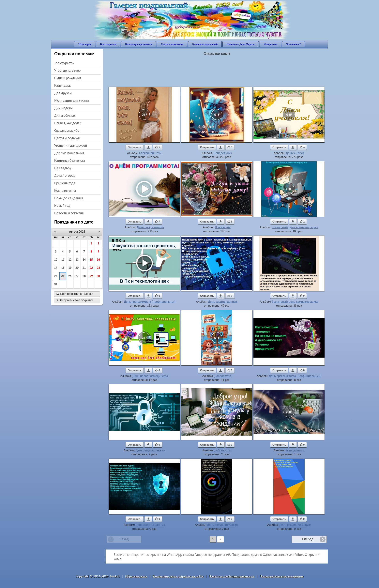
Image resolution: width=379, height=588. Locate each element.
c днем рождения (68, 78)
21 (84, 268)
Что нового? (293, 44)
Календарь (62, 86)
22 (91, 268)
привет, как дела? (67, 123)
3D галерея (84, 44)
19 (69, 268)
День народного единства (150, 376)
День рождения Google (222, 525)
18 (62, 268)
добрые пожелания (69, 153)
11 (62, 259)
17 (55, 268)
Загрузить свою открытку (74, 300)
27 (77, 276)
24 (55, 276)
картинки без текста (69, 161)
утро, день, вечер (67, 71)
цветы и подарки (67, 138)
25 (62, 276)
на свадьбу (62, 168)
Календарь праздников (138, 44)
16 (98, 259)
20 (77, 268)
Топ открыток (64, 63)
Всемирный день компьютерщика (295, 227)
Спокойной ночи (150, 153)
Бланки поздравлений (205, 44)
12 (69, 259)
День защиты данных (222, 301)
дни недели (63, 108)
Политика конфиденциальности (231, 576)
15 (91, 259)
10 (55, 259)
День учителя (295, 153)
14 (84, 259)
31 (55, 284)
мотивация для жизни (71, 101)
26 (69, 276)
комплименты (65, 191)
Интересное (270, 44)
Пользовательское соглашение (281, 576)
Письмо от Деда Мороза (241, 44)
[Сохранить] (148, 147)
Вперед (307, 539)
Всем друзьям (295, 450)
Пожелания (223, 227)
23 (98, 268)
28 (84, 276)
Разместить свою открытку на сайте (178, 576)
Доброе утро (222, 376)
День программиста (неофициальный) (150, 301)
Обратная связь (136, 576)
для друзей (63, 93)
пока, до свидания (68, 198)
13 (77, 259)
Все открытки (108, 44)
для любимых (65, 116)
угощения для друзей (70, 146)
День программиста (150, 227)
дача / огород (64, 176)
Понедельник (223, 153)
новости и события (69, 213)
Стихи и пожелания (172, 44)
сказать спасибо (66, 131)
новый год (62, 206)
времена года (64, 183)
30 (98, 276)
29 (91, 276)
